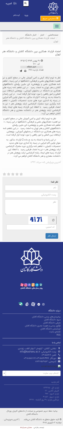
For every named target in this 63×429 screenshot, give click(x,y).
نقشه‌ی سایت (55, 332)
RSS (59, 335)
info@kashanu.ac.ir (30, 352)
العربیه (9, 3)
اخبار (42, 35)
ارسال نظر (52, 236)
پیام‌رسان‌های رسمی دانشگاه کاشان (46, 317)
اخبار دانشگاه (30, 35)
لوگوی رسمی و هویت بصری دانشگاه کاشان (43, 326)
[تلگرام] (38, 304)
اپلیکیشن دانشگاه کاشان (50, 329)
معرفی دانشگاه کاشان (52, 323)
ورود (26, 15)
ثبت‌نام (16, 15)
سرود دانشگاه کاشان (52, 320)
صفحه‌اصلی (53, 35)
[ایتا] (27, 304)
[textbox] (32, 373)
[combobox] (31, 373)
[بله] (21, 304)
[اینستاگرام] (43, 304)
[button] (50, 18)
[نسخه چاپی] (25, 71)
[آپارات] (33, 304)
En (14, 3)
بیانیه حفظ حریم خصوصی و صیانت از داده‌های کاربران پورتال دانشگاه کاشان (32, 412)
